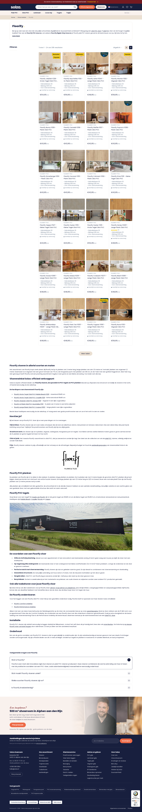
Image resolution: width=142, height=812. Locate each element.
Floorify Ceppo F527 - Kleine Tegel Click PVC (48, 226)
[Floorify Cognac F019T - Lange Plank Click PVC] (97, 309)
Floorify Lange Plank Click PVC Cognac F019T (29, 407)
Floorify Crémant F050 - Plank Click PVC (96, 177)
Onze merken (22, 17)
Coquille (34, 499)
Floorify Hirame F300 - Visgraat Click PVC (119, 80)
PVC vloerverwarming (54, 789)
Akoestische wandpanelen (19, 793)
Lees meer (16, 36)
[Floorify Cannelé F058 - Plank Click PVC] (73, 112)
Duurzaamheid (116, 772)
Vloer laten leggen (69, 758)
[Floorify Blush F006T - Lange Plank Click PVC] (121, 260)
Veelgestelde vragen (70, 775)
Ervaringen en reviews (118, 761)
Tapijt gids (90, 761)
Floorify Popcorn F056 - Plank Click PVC (120, 128)
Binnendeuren (43, 758)
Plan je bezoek (17, 725)
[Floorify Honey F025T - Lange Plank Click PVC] (121, 210)
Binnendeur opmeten (94, 772)
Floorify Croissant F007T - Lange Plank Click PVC (97, 277)
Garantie (66, 770)
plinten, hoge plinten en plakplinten (62, 588)
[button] (131, 7)
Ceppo (47, 499)
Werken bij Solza (116, 770)
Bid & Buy (114, 764)
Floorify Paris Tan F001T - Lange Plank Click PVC (73, 325)
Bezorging (66, 764)
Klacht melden (68, 772)
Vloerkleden (43, 767)
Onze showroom (116, 758)
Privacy (130, 808)
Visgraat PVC (15, 789)
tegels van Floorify (38, 497)
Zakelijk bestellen (117, 767)
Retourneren (67, 767)
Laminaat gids (92, 758)
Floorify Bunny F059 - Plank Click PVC (48, 128)
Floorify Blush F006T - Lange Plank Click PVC (119, 277)
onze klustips (108, 624)
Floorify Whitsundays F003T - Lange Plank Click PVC (49, 325)
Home (13, 17)
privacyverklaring (41, 743)
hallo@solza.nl (14, 769)
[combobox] (56, 7)
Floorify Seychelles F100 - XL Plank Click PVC (73, 80)
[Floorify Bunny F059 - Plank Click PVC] (50, 112)
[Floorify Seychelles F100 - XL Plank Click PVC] (73, 63)
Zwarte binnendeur (90, 789)
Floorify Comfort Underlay (23, 604)
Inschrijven (126, 741)
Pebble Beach (25, 499)
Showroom (101, 7)
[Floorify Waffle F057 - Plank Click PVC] (97, 112)
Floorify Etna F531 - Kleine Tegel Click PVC (120, 177)
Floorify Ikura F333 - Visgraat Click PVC (118, 325)
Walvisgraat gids (92, 767)
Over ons (114, 755)
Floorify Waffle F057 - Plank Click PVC (95, 128)
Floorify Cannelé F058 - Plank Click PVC (72, 128)
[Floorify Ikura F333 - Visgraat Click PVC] (121, 309)
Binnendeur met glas (105, 789)
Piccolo (40, 499)
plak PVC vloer (110, 615)
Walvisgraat (26, 789)
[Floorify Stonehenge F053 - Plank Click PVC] (50, 161)
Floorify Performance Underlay (25, 607)
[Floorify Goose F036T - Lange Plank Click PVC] (50, 260)
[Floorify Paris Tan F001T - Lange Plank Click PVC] (73, 309)
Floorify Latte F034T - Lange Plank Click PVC (95, 80)
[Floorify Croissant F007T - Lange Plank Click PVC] (97, 260)
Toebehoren (43, 770)
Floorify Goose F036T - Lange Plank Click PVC (48, 277)
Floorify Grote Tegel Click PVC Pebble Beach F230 (31, 394)
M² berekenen (92, 770)
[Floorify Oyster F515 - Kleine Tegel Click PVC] (73, 210)
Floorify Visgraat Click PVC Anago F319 (27, 401)
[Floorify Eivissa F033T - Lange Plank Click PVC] (73, 260)
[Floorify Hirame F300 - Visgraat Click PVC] (121, 63)
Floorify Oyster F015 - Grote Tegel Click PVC (95, 226)
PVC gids (90, 755)
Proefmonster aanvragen (71, 755)
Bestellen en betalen (70, 761)
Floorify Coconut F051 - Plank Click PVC (72, 177)
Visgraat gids (91, 764)
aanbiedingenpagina (99, 445)
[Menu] (139, 791)
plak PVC (106, 31)
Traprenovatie (44, 764)
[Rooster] (130, 47)
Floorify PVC (44, 76)
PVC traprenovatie (37, 793)
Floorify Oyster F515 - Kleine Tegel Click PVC (72, 226)
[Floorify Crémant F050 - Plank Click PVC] (97, 161)
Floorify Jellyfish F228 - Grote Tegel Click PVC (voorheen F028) (48, 80)
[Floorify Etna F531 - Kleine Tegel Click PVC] (121, 161)
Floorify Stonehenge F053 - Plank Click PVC (49, 177)
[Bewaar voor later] (127, 7)
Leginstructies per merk (95, 778)
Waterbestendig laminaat (72, 789)
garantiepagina (92, 611)
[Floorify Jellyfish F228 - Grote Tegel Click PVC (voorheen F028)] (50, 63)
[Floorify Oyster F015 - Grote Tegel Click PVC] (97, 210)
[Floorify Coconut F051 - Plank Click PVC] (73, 161)
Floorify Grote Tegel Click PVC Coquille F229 (29, 398)
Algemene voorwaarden (118, 808)
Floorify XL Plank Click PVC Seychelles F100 (28, 404)
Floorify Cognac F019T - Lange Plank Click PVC (96, 325)
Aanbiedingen (43, 772)
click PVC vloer (96, 31)
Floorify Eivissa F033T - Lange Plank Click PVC (72, 277)
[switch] (136, 804)
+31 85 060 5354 (15, 767)
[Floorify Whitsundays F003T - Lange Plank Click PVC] (50, 309)
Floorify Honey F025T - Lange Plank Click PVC (119, 226)
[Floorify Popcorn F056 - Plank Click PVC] (121, 112)
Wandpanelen (43, 761)
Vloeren (41, 755)
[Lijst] (126, 47)
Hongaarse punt (39, 789)
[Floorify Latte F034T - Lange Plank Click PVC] (97, 63)
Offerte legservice (86, 7)
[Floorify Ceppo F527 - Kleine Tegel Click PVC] (50, 210)
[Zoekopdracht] (74, 7)
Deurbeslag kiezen (93, 775)
